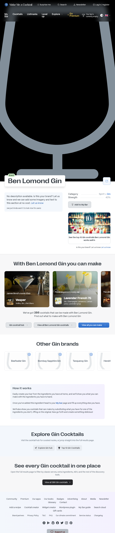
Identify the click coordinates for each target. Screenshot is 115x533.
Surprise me (45, 4)
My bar (59, 403)
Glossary (52, 502)
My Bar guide (85, 507)
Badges (60, 499)
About (84, 499)
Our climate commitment (66, 515)
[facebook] (57, 523)
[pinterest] (71, 523)
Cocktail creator (31, 507)
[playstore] (48, 523)
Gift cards (57, 510)
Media (93, 499)
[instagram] (66, 523)
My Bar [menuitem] (6, 15)
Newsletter (81, 4)
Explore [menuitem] (56, 14)
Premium (24, 499)
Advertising (72, 499)
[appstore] (44, 523)
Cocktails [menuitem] (18, 14)
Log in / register (102, 4)
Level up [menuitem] (44, 15)
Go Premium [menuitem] (74, 14)
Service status (85, 515)
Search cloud (100, 507)
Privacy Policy (33, 515)
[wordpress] (53, 523)
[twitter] (62, 523)
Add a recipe (15, 507)
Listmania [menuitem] (32, 14)
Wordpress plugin (67, 507)
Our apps (36, 499)
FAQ (50, 515)
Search (63, 4)
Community (11, 499)
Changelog (98, 515)
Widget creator (49, 507)
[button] (79, 204)
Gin (109, 194)
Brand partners (18, 515)
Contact (63, 502)
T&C (44, 515)
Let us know (37, 203)
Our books (48, 499)
